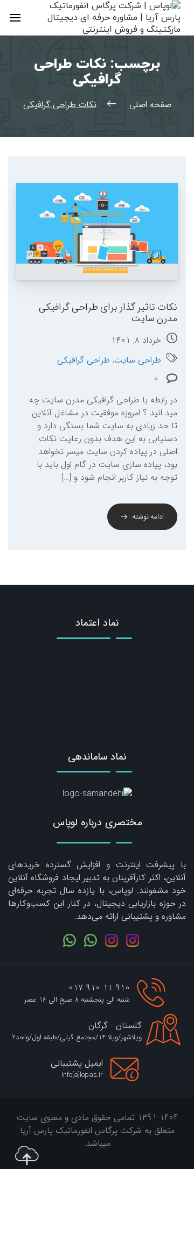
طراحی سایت (137, 360)
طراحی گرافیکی (83, 360)
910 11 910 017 (99, 988)
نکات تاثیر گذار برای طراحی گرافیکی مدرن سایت (108, 313)
